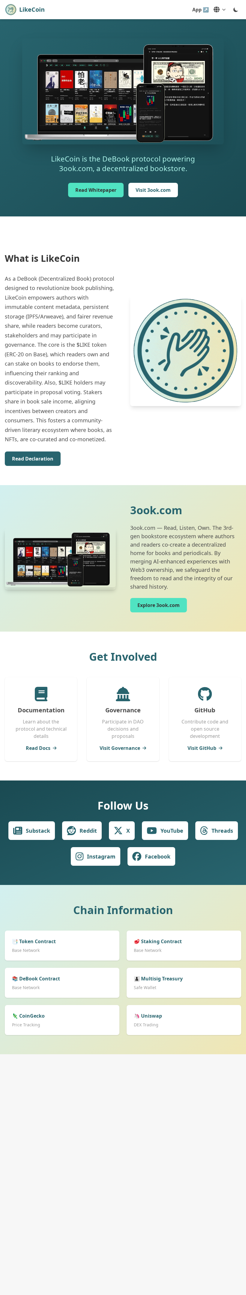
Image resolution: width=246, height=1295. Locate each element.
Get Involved (123, 656)
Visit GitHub (202, 748)
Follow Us (123, 805)
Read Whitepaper (95, 190)
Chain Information (123, 910)
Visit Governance (120, 748)
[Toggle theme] (235, 9)
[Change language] (219, 9)
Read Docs (38, 748)
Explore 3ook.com (158, 605)
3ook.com (156, 510)
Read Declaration (32, 458)
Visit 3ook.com (153, 190)
